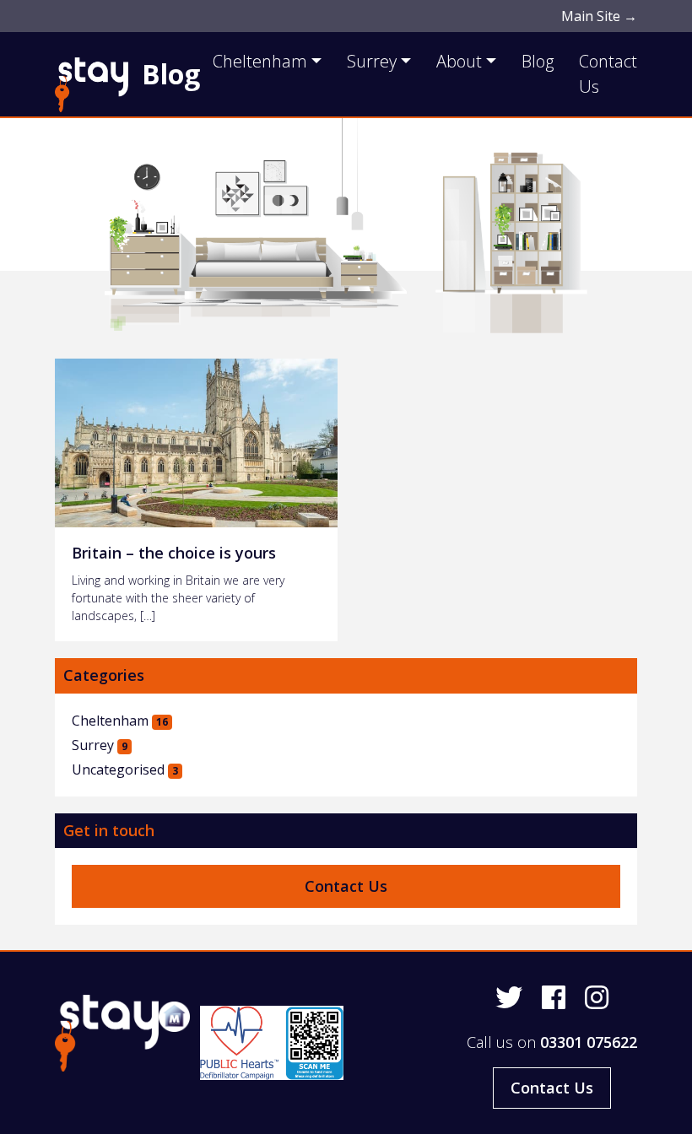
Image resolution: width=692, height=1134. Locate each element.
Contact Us (608, 74)
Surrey (99, 745)
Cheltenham (120, 720)
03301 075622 (588, 1042)
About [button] (459, 61)
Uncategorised (125, 769)
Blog (171, 74)
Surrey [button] (372, 61)
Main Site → (599, 16)
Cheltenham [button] (260, 61)
